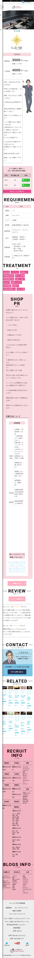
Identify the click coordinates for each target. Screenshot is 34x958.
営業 (13, 887)
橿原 (13, 841)
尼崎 (18, 832)
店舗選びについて (6, 882)
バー (24, 782)
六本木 (4, 769)
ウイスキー (25, 880)
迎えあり (25, 798)
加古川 (14, 832)
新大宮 (18, 839)
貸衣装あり (25, 796)
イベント (14, 875)
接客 (13, 877)
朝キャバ (25, 775)
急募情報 (9, 907)
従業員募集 (16, 928)
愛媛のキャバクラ (16, 788)
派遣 (24, 771)
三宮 (17, 831)
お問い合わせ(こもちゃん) (16, 935)
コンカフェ (25, 770)
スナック (25, 783)
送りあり (25, 803)
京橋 (17, 815)
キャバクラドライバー (13, 570)
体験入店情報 (16, 911)
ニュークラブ (26, 768)
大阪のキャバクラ (16, 810)
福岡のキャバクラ (16, 777)
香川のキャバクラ (16, 794)
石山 (13, 854)
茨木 (13, 818)
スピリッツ (25, 887)
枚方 (13, 820)
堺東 (18, 817)
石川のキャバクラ (6, 777)
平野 (18, 825)
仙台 (3, 808)
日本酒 (24, 877)
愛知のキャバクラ (16, 766)
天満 (17, 822)
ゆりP (27, 945)
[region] (17, 21)
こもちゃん (7, 945)
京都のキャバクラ (16, 844)
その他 (24, 884)
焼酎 (24, 875)
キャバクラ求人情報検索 (17, 903)
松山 (13, 791)
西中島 (14, 817)
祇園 (18, 848)
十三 (13, 822)
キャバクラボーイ (13, 564)
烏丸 (13, 847)
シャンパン (25, 882)
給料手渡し (25, 799)
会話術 (14, 889)
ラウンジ (25, 777)
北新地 (18, 813)
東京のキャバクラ (6, 766)
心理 (13, 886)
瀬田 (17, 854)
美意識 (14, 884)
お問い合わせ (17, 931)
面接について (5, 880)
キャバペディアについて (17, 914)
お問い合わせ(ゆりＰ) (17, 938)
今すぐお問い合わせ (17, 672)
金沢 (3, 780)
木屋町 (14, 848)
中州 (13, 780)
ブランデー (25, 879)
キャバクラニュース (21, 907)
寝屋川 (17, 818)
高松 (13, 797)
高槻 (17, 823)
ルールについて (6, 875)
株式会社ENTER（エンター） (17, 924)
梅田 (13, 815)
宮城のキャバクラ (6, 805)
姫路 (13, 834)
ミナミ (14, 813)
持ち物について (6, 884)
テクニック (15, 882)
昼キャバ (25, 773)
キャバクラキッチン (21, 570)
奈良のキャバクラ (16, 837)
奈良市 (14, 839)
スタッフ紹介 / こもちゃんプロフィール (17, 918)
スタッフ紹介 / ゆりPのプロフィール (17, 921)
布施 (13, 823)
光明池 (14, 825)
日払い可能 (25, 801)
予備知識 (4, 886)
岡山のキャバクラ (6, 788)
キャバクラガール (21, 564)
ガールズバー (26, 780)
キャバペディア (16, 955)
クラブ (24, 778)
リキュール (25, 892)
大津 (13, 856)
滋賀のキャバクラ (16, 851)
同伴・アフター (16, 879)
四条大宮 (18, 847)
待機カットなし (26, 792)
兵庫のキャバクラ (16, 828)
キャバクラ (25, 766)
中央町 (4, 791)
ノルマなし (25, 794)
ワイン (24, 886)
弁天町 (17, 820)
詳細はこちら (17, 583)
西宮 (13, 831)
